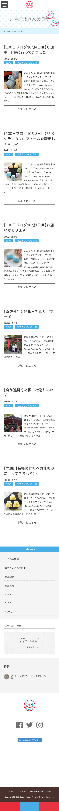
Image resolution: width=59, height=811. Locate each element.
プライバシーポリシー (17, 791)
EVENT (9, 594)
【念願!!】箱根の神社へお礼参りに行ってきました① (29, 470)
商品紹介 (9, 576)
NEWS (8, 611)
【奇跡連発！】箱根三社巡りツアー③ (29, 314)
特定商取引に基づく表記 (40, 791)
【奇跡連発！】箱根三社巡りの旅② (29, 392)
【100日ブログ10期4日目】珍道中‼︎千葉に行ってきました (29, 49)
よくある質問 (12, 559)
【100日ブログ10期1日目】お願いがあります (29, 227)
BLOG (8, 62)
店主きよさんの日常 (27, 62)
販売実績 (9, 585)
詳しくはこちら (27, 109)
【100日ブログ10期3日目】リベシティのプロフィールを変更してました (29, 138)
